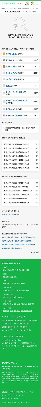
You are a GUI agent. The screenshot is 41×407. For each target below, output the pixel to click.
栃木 (23, 270)
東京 (4, 270)
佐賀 (7, 311)
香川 (25, 304)
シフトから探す (7, 323)
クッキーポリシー (7, 395)
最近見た (27, 4)
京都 (11, 284)
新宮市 (4, 241)
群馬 (27, 270)
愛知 (4, 277)
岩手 (12, 290)
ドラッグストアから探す (23, 330)
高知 (32, 304)
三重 (11, 277)
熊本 (15, 311)
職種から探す (33, 320)
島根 (7, 304)
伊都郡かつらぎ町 (7, 244)
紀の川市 (10, 241)
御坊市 (28, 237)
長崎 (11, 311)
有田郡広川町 (16, 248)
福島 (27, 290)
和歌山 (23, 284)
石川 (11, 297)
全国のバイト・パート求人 (10, 214)
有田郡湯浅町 (6, 248)
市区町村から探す (7, 320)
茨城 (20, 270)
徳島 (22, 304)
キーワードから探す (20, 327)
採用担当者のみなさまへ (10, 398)
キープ (32, 4)
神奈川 (8, 270)
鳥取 (4, 304)
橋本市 (17, 237)
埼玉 (12, 270)
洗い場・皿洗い (11, 53)
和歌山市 (5, 237)
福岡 (4, 311)
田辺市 (34, 237)
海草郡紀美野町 (25, 241)
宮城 (16, 290)
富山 (7, 297)
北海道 (5, 290)
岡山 (11, 304)
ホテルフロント (11, 109)
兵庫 (7, 284)
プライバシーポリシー (27, 392)
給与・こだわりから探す (22, 323)
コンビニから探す (7, 330)
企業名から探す (7, 327)
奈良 (18, 284)
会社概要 (5, 392)
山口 (18, 304)
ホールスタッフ (11, 60)
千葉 (16, 270)
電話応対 (9, 85)
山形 (23, 290)
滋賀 (15, 284)
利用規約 (17, 392)
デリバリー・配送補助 (14, 115)
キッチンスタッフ (12, 73)
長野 (22, 297)
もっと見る (33, 252)
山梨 (18, 297)
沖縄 (30, 311)
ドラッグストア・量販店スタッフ (17, 101)
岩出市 (17, 241)
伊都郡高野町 (30, 244)
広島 (15, 304)
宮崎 (22, 311)
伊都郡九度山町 (20, 244)
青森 (9, 290)
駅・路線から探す (21, 320)
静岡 (7, 277)
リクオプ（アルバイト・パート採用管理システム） (19, 343)
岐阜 (15, 277)
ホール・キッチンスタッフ (16, 92)
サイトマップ (18, 395)
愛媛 (29, 304)
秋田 (20, 290)
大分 (18, 311)
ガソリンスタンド (12, 66)
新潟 (4, 297)
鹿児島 (26, 311)
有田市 (22, 237)
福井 (15, 297)
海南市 (11, 237)
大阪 (4, 284)
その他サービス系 (12, 79)
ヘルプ (10, 392)
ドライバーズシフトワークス (11, 340)
